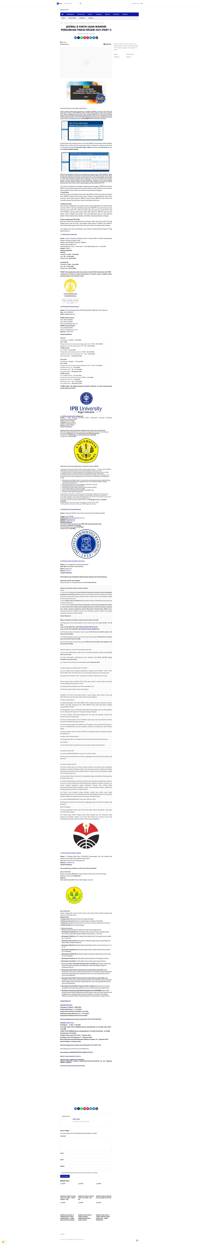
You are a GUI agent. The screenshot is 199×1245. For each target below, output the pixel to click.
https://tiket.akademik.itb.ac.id (76, 518)
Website (62, 1166)
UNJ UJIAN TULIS (95, 1045)
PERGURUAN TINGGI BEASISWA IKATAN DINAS (72, 1066)
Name (62, 1153)
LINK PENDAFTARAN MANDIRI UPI (88, 629)
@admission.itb (70, 519)
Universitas (116, 14)
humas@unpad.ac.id (70, 423)
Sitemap (90, 18)
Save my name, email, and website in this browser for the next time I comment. (80, 1173)
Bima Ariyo (76, 1119)
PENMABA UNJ (70, 862)
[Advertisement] (86, 1088)
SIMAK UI (68, 248)
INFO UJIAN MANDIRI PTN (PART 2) (71, 1056)
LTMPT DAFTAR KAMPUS (81, 117)
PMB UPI (68, 570)
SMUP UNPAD (70, 425)
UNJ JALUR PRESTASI (94, 1019)
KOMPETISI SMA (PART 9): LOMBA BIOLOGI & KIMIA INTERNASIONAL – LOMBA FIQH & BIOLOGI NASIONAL (67, 1217)
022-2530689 (69, 516)
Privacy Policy (72, 18)
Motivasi (107, 14)
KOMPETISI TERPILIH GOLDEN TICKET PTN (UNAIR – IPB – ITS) (86, 1198)
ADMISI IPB (69, 331)
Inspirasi (90, 14)
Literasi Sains (80, 14)
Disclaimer (82, 18)
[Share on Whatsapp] (81, 37)
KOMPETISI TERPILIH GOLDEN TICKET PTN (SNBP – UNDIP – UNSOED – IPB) (68, 1198)
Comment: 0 (108, 44)
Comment (63, 1136)
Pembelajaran (70, 14)
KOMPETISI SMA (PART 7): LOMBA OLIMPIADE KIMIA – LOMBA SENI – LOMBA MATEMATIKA (103, 1217)
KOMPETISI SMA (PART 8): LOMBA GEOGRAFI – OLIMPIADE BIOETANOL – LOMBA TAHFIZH (85, 1217)
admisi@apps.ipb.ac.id (71, 329)
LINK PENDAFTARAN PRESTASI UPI (87, 627)
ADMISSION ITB (70, 521)
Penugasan (99, 14)
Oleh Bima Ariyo (64, 44)
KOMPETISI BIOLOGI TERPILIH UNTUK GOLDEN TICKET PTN (103, 1197)
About (63, 18)
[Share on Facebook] (75, 37)
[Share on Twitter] (78, 37)
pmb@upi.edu (68, 568)
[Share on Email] (84, 37)
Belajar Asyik (71, 1239)
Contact (62, 1234)
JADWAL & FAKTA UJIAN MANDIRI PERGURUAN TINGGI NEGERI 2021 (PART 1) (86, 28)
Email (62, 1159)
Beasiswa (125, 14)
